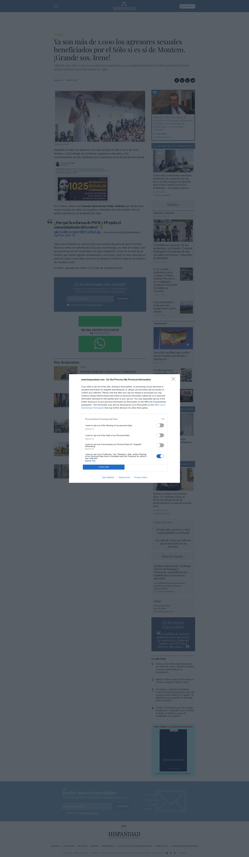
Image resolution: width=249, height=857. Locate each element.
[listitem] (124, 418)
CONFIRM (103, 467)
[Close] (174, 380)
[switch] (160, 425)
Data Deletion (108, 477)
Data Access (124, 477)
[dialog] (124, 428)
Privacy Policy (141, 477)
